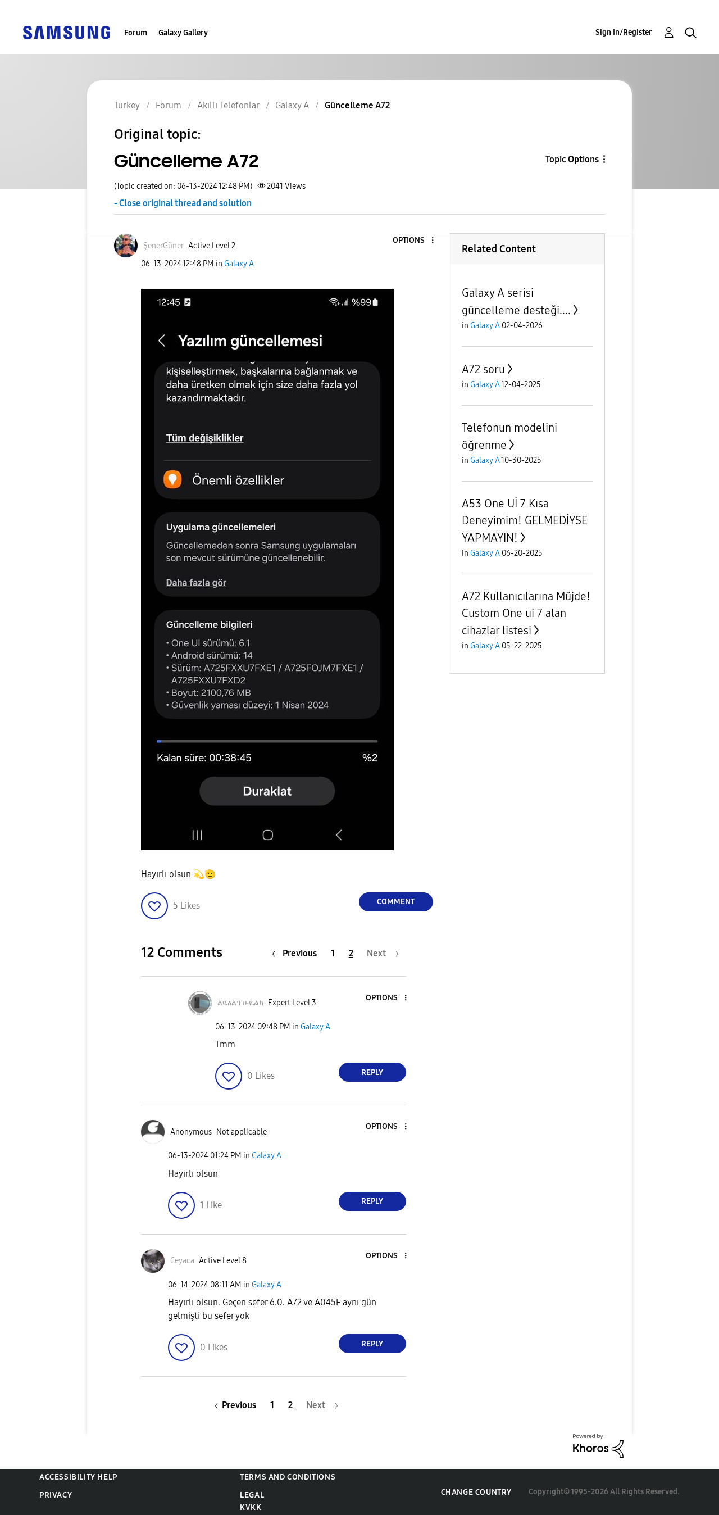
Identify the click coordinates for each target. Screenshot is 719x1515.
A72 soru (483, 369)
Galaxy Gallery (183, 33)
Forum (135, 33)
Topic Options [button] (572, 159)
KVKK (250, 1507)
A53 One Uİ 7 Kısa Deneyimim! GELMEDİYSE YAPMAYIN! (525, 521)
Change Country (476, 1492)
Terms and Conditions (287, 1477)
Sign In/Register (623, 32)
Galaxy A (239, 264)
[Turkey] (66, 31)
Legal (252, 1495)
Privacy (55, 1495)
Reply (372, 1072)
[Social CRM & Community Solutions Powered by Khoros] (598, 1445)
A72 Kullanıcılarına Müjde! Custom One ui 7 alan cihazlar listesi (526, 613)
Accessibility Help (78, 1477)
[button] (413, 240)
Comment (396, 901)
